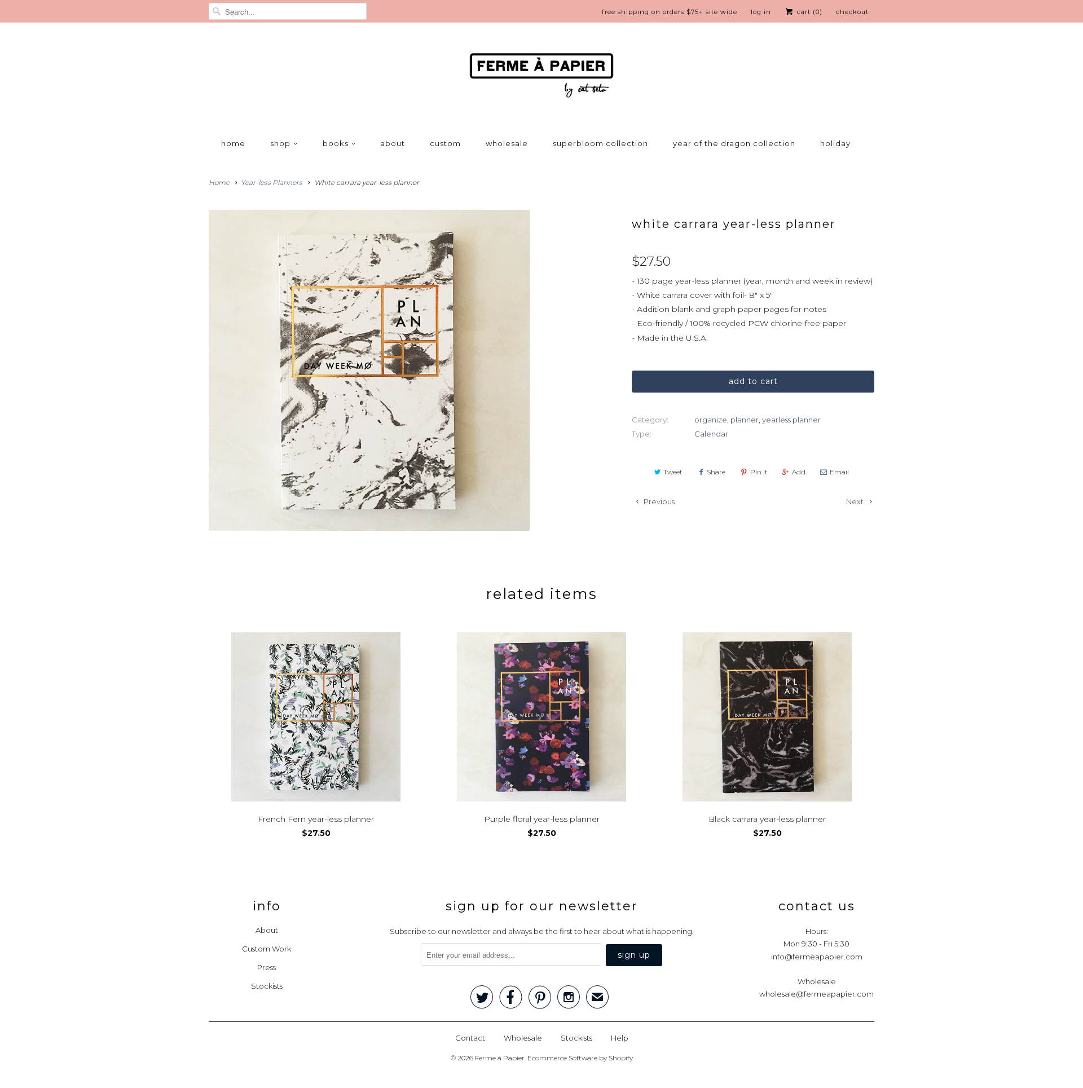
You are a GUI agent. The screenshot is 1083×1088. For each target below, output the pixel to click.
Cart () (808, 12)
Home (233, 143)
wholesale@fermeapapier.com (816, 993)
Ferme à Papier (500, 1058)
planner (744, 419)
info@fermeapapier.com (816, 956)
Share (716, 472)
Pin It (759, 472)
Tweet (673, 472)
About (392, 143)
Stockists (267, 985)
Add (798, 472)
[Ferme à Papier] (541, 77)
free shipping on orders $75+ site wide (669, 12)
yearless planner (791, 419)
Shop (280, 143)
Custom (445, 143)
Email (839, 472)
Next (855, 501)
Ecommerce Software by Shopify (580, 1058)
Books (336, 143)
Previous (658, 501)
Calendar (711, 433)
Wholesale (507, 143)
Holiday (835, 143)
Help (619, 1037)
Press (266, 967)
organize (710, 419)
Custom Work (266, 948)
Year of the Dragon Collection (734, 143)
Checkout (852, 12)
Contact (470, 1037)
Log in (761, 12)
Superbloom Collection (600, 143)
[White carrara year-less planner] (369, 370)
